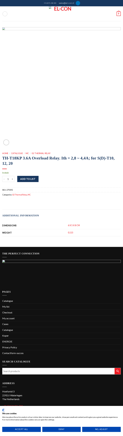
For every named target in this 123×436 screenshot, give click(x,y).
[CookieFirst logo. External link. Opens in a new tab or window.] (3, 410)
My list (5, 306)
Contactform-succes (13, 353)
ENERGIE (7, 341)
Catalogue (17, 153)
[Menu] (5, 13)
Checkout (7, 312)
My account (8, 318)
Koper (5, 335)
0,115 (70, 232)
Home (5, 153)
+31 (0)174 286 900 (50, 3)
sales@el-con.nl (66, 3)
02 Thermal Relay (41, 153)
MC (27, 153)
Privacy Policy (9, 347)
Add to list (27, 178)
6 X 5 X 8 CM (74, 225)
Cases (5, 324)
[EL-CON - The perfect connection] (61, 13)
